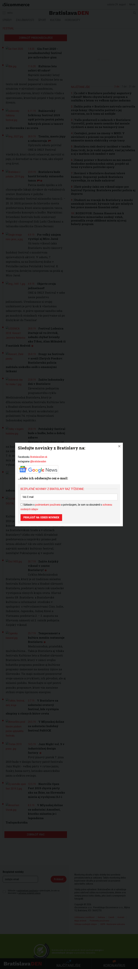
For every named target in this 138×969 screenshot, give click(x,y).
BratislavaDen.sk (38, 457)
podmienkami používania (48, 504)
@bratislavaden (38, 461)
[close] (119, 446)
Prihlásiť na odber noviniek (41, 517)
